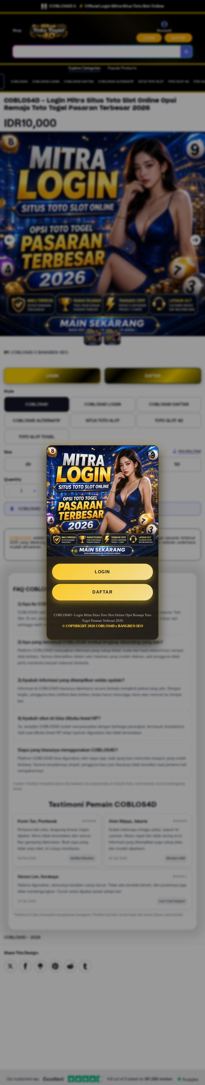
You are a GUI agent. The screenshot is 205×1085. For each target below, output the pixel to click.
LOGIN (102, 572)
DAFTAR (102, 592)
